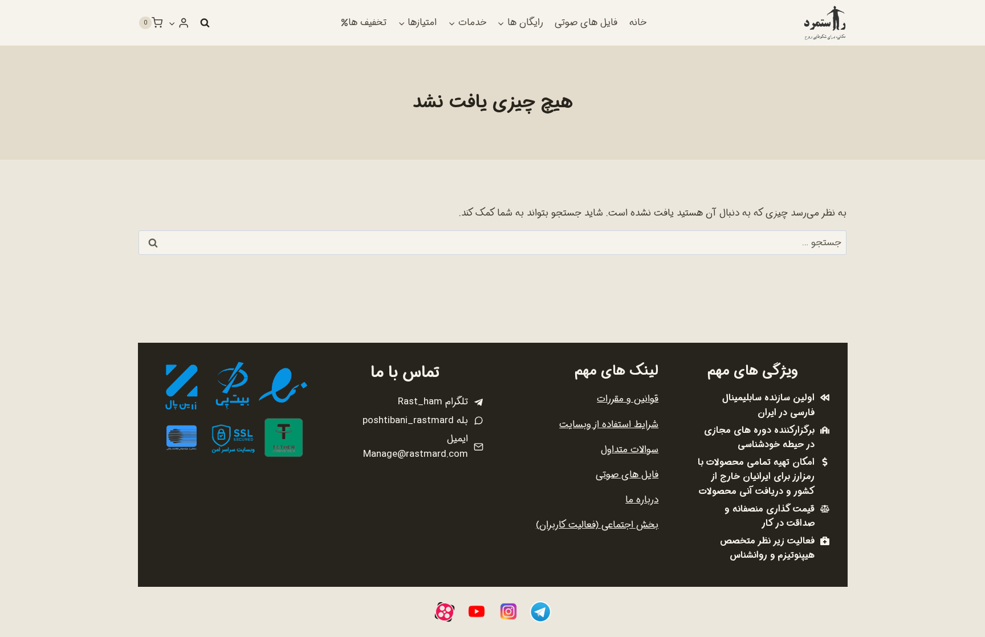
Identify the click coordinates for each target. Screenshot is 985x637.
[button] (172, 23)
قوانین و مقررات (627, 399)
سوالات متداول (629, 449)
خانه (637, 22)
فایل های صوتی (586, 22)
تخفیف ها (367, 22)
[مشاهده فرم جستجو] (204, 23)
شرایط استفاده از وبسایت (608, 424)
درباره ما (641, 500)
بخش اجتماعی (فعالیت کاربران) (597, 525)
